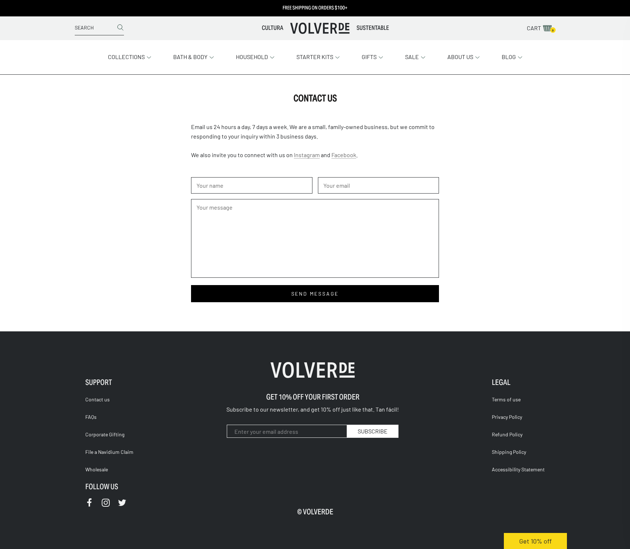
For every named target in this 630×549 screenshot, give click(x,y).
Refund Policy (507, 434)
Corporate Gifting (104, 434)
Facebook (343, 154)
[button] (129, 56)
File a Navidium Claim (109, 452)
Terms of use (506, 399)
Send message (315, 294)
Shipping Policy (509, 452)
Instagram (307, 154)
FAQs (91, 417)
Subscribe (373, 431)
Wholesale (96, 469)
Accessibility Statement (518, 469)
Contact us (97, 399)
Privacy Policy (507, 417)
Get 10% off (535, 541)
